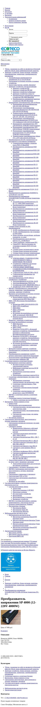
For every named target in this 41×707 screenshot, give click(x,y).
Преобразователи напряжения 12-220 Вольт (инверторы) (25, 209)
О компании (13, 19)
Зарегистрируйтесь (15, 43)
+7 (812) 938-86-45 (7, 55)
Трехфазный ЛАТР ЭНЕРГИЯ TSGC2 (26, 286)
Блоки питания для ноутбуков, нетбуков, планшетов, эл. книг (26, 236)
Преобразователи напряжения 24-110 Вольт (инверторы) (25, 213)
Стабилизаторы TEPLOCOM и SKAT (25, 272)
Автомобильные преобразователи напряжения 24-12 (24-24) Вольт (20, 78)
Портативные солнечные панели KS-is (26, 375)
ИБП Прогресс (18, 324)
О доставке (8, 13)
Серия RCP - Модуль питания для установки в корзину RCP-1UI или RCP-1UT (24, 246)
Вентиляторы (17, 495)
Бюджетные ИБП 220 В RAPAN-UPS (25, 304)
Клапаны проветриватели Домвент (21, 504)
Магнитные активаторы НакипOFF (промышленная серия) (25, 528)
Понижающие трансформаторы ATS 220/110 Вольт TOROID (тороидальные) (26, 128)
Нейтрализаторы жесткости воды (16, 513)
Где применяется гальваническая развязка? (15, 541)
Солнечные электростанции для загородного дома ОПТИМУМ (24, 392)
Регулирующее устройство (22, 494)
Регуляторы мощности (16, 417)
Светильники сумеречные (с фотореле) (22, 474)
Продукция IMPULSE (16, 536)
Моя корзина (5, 64)
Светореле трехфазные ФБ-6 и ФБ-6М (26, 451)
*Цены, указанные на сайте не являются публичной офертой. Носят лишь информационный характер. (22, 69)
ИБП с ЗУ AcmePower (20, 325)
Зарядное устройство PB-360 (22, 90)
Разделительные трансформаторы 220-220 (23, 357)
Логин (11, 29)
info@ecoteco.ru (22, 698)
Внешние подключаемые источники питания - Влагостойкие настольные (24, 294)
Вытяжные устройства (20, 499)
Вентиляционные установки (22, 497)
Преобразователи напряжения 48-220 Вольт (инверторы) (25, 224)
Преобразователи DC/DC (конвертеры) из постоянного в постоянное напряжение (23, 140)
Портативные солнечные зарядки (20, 363)
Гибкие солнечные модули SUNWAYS (26, 400)
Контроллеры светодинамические (20, 405)
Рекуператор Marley (19, 508)
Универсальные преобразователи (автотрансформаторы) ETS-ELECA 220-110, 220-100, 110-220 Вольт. (25, 115)
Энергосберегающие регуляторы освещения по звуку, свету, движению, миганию (24, 461)
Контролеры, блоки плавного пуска (17, 402)
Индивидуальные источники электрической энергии (22, 365)
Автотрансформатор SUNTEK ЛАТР (25, 281)
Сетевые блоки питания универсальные (26, 253)
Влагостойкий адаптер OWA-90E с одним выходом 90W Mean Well (24, 298)
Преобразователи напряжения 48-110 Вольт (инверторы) (25, 220)
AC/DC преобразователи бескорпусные (26, 230)
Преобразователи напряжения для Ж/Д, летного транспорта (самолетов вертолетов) (24, 354)
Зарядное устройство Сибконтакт (24, 92)
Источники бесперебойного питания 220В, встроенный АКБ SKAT (25, 314)
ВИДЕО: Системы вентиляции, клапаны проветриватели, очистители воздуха (23, 501)
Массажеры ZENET (15, 533)
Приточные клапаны (20, 492)
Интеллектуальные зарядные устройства (22, 348)
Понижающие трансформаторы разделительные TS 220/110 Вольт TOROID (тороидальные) (24, 132)
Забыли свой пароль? (16, 44)
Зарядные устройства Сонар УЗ (23, 94)
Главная (7, 8)
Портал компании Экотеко (18, 22)
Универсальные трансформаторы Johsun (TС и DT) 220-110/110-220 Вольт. (26, 137)
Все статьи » (33, 546)
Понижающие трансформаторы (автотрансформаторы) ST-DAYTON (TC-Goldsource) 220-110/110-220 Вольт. (26, 120)
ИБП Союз (16, 311)
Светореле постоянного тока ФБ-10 (25, 446)
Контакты (8, 15)
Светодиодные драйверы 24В (19, 359)
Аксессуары (17, 488)
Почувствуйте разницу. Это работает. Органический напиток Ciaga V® (18, 544)
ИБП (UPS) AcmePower (21, 306)
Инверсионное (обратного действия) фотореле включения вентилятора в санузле (25, 430)
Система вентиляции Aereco (18, 486)
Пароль (11, 33)
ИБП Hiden (16, 308)
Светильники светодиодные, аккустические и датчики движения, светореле (20, 420)
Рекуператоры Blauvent (20, 511)
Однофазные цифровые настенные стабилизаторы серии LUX (24, 264)
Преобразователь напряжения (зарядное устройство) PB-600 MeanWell (26, 100)
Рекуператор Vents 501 (20, 510)
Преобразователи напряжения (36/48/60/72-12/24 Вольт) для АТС (23, 193)
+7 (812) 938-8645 (10, 698)
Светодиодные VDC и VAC (18, 476)
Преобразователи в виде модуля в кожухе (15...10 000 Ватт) (24, 239)
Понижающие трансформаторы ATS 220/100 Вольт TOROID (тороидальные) (26, 124)
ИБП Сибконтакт (18, 309)
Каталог (7, 10)
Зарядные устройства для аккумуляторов (22, 86)
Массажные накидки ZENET (18, 534)
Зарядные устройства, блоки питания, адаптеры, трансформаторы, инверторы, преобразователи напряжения (21, 74)
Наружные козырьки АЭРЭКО (23, 490)
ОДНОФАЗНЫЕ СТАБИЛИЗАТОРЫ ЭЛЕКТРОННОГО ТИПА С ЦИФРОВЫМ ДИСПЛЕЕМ (25, 260)
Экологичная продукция (13, 531)
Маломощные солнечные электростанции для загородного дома (26, 381)
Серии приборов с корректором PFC (25, 242)
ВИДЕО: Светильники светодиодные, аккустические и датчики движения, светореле (22, 470)
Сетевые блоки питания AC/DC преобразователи (19, 227)
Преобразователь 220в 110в (19, 546)
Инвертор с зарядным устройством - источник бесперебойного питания (21, 321)
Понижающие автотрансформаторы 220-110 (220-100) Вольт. (25, 105)
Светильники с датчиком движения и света (23, 467)
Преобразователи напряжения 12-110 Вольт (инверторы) (25, 206)
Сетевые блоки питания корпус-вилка (26, 249)
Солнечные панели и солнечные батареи (19, 361)
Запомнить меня (16, 37)
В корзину (4, 631)
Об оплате (8, 11)
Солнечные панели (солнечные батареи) (22, 398)
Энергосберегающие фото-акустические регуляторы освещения (26, 464)
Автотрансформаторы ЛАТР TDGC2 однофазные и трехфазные (21, 278)
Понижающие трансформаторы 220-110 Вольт (24, 102)
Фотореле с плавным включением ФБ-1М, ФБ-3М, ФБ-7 (24, 457)
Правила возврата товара (17, 20)
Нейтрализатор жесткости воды (19, 515)
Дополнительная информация (15, 17)
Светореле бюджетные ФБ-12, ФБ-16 (25, 440)
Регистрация (9, 26)
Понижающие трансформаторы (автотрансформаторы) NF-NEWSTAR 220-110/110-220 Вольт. (26, 109)
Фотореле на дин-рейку (17, 481)
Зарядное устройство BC (21, 88)
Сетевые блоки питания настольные (25, 251)
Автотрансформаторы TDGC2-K (24, 283)
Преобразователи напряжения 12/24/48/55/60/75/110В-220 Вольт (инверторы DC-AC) (24, 198)
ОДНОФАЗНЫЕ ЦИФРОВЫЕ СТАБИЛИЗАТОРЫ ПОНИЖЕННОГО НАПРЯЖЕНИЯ (26, 269)
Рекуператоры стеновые (17, 506)
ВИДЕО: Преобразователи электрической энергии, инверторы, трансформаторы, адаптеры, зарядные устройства (23, 290)
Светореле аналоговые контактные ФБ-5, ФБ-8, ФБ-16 (25, 434)
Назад (7, 574)
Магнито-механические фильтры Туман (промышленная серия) (26, 524)
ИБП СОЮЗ (17, 327)
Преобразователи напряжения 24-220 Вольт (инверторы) (25, 216)
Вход (7, 27)
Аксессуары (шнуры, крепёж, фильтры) (22, 85)
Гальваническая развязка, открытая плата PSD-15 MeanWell (25, 144)
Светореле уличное (15, 426)
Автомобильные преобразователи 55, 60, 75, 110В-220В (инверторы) (25, 202)
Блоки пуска (13, 403)
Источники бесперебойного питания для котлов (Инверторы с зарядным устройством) (25, 345)
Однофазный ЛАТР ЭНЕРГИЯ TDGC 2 (26, 285)
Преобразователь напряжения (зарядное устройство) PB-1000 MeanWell (26, 96)
